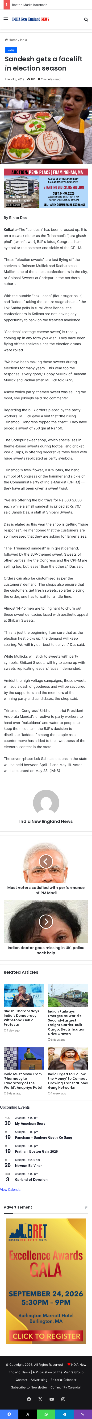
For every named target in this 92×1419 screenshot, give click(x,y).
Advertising (39, 1380)
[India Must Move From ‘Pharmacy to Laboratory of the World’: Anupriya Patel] (24, 1058)
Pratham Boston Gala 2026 (36, 1151)
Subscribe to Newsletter (29, 1387)
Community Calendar (65, 1387)
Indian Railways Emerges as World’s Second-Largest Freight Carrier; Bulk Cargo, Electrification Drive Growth (66, 1022)
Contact (21, 1380)
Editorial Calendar (63, 1380)
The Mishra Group (70, 1372)
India (23, 40)
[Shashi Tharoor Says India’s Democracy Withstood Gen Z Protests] (24, 995)
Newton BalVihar (28, 1165)
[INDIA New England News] (31, 19)
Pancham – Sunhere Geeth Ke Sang (43, 1137)
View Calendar (11, 1189)
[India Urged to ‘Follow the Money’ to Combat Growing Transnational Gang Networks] (68, 1058)
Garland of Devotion (31, 1179)
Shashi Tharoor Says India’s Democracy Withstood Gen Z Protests (21, 1018)
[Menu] (6, 21)
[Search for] (86, 21)
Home (12, 40)
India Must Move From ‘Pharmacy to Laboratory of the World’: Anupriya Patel (23, 1081)
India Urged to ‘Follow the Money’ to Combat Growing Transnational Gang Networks (68, 1081)
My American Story (30, 1123)
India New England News (46, 821)
